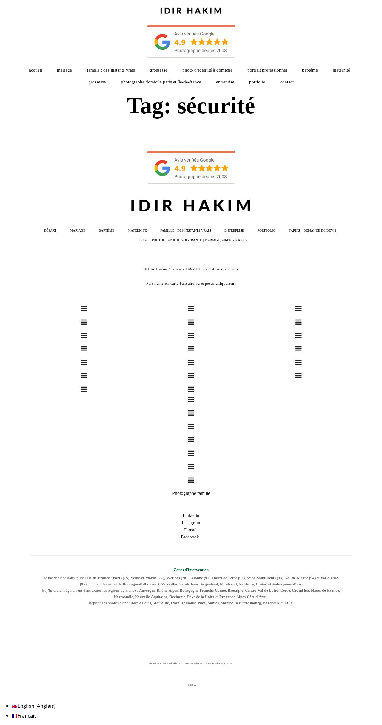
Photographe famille (191, 493)
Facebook (191, 537)
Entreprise (225, 82)
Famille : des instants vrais (111, 70)
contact (287, 82)
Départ (50, 230)
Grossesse (158, 70)
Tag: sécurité (191, 105)
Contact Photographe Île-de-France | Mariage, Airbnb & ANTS (191, 240)
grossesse (97, 82)
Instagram (191, 522)
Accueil (35, 70)
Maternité (341, 70)
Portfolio (266, 230)
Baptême (310, 70)
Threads (191, 529)
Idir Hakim (191, 685)
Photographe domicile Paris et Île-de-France (161, 82)
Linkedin (191, 515)
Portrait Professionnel (267, 70)
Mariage (64, 70)
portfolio (257, 82)
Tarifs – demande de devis (312, 230)
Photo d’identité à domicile (207, 70)
